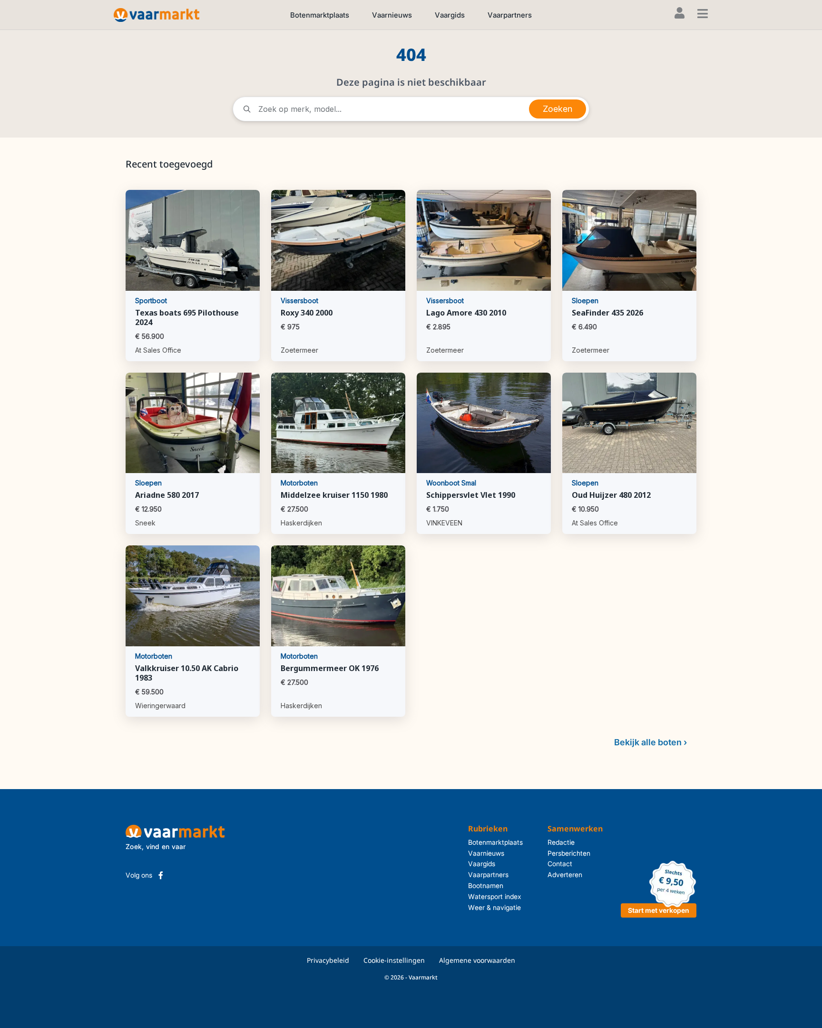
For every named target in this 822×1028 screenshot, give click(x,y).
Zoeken (557, 109)
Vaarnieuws (392, 15)
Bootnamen (485, 885)
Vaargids (450, 15)
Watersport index (494, 896)
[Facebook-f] (161, 875)
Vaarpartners (510, 15)
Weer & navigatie (494, 907)
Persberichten (569, 853)
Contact (560, 864)
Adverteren (565, 874)
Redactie (561, 842)
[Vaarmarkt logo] (156, 14)
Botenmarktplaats (319, 15)
